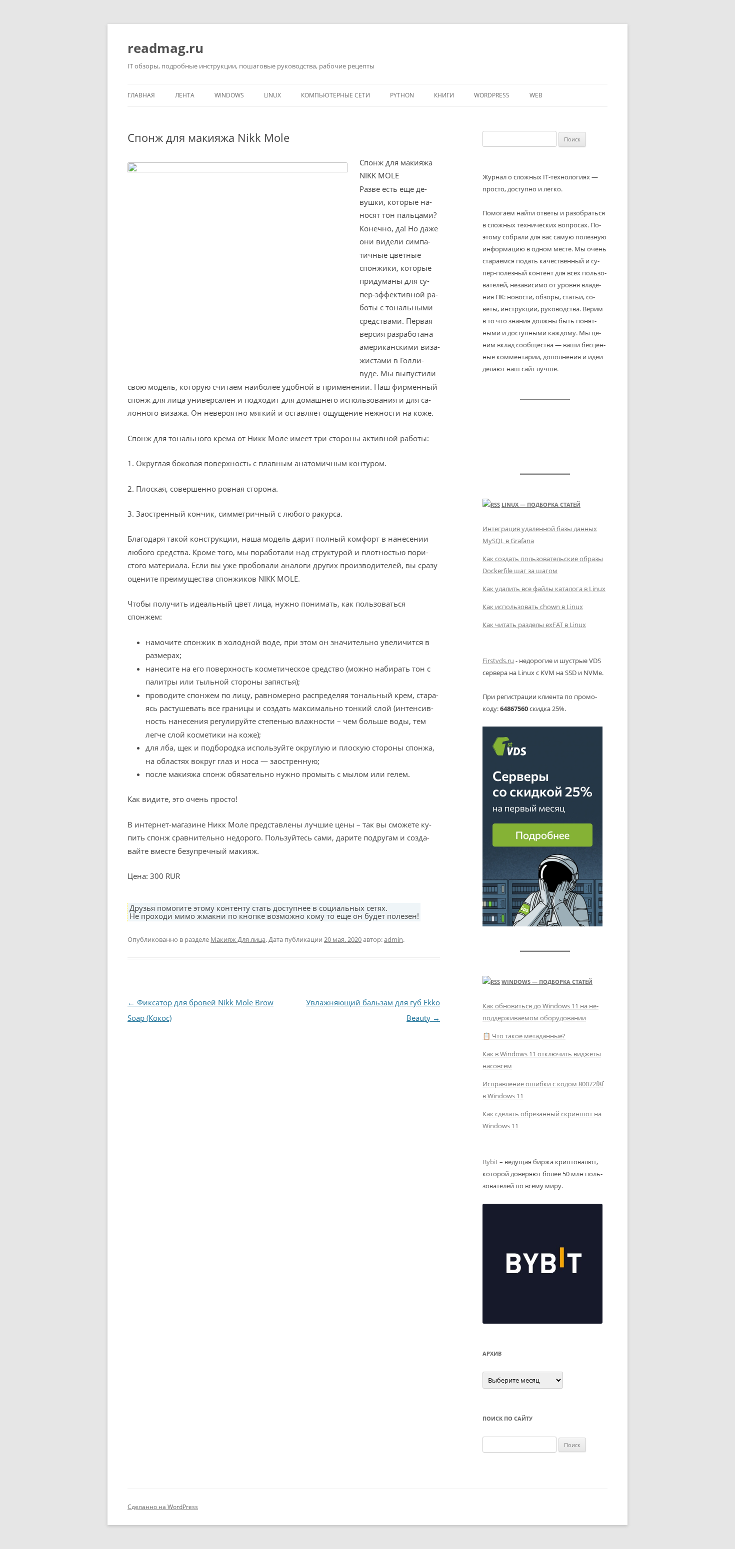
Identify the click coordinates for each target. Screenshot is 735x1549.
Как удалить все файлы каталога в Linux (544, 588)
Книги (444, 95)
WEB (536, 95)
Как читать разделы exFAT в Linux (534, 624)
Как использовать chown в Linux (532, 606)
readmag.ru (166, 48)
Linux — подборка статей (541, 504)
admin (393, 939)
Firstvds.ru (498, 660)
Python (402, 95)
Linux (272, 95)
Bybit (490, 1161)
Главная (141, 95)
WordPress (492, 95)
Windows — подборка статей (547, 981)
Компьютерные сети (335, 95)
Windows (229, 95)
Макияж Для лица (238, 939)
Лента (184, 95)
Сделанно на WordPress (163, 1507)
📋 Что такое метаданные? (524, 1035)
